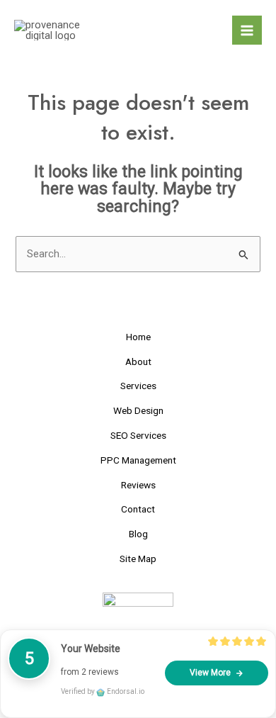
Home (138, 336)
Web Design (138, 410)
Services (138, 385)
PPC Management (138, 460)
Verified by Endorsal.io (102, 691)
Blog (138, 533)
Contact (138, 509)
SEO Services (138, 435)
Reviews (138, 484)
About (138, 361)
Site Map (138, 558)
